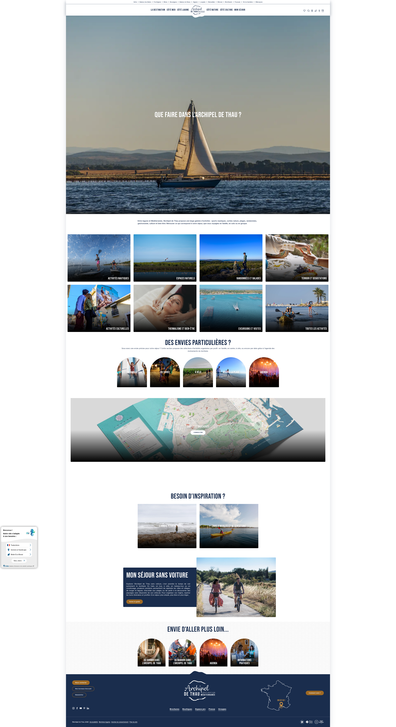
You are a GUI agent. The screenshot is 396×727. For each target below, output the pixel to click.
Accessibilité (94, 722)
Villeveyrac (259, 2)
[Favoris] (304, 11)
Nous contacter (81, 682)
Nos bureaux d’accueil (83, 688)
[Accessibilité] (319, 10)
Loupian (203, 2)
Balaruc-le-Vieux (185, 2)
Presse (212, 709)
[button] (308, 10)
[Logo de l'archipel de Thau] (198, 690)
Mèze (165, 2)
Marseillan (211, 2)
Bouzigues (173, 2)
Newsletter (79, 695)
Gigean (195, 2)
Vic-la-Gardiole (248, 2)
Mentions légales (104, 722)
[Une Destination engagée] (315, 10)
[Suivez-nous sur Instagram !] (73, 708)
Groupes (222, 709)
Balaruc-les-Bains (145, 2)
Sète (135, 2)
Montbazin (228, 2)
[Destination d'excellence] (302, 722)
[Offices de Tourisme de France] (309, 722)
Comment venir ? (315, 693)
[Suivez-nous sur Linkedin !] (88, 708)
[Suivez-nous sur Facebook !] (77, 708)
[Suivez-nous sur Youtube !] (80, 708)
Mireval (219, 2)
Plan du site (133, 722)
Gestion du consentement (119, 722)
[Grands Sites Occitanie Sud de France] (319, 722)
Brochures (174, 709)
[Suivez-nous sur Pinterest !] (84, 708)
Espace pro (200, 709)
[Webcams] (312, 10)
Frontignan (157, 2)
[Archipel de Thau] (198, 10)
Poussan (237, 2)
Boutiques (187, 709)
